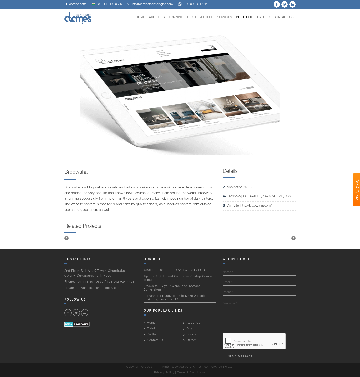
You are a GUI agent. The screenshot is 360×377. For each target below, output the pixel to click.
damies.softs (77, 4)
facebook (277, 4)
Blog (190, 328)
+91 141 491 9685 (110, 4)
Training (176, 17)
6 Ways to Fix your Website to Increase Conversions (172, 288)
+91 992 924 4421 (196, 4)
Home (140, 17)
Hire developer (200, 17)
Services (224, 17)
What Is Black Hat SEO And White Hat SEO (175, 270)
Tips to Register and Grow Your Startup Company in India (180, 278)
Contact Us (284, 17)
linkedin (292, 4)
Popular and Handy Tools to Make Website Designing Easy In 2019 (175, 298)
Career (263, 17)
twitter (284, 4)
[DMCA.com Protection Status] (77, 324)
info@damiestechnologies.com (152, 4)
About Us (157, 17)
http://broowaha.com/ (256, 206)
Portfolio (244, 17)
